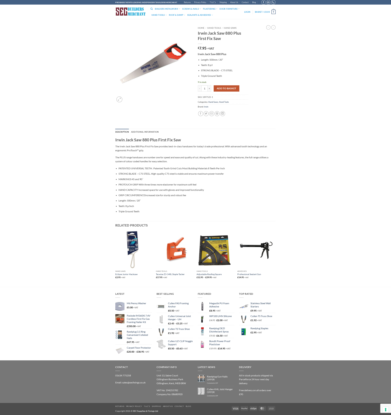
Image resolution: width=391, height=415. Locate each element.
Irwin (206, 106)
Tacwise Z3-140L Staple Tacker (170, 274)
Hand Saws (230, 28)
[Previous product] (273, 27)
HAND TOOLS (158, 15)
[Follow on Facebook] (263, 2)
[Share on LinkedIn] (222, 113)
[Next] (274, 259)
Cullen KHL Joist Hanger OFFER (220, 390)
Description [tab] (122, 132)
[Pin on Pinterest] (217, 113)
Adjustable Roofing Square (209, 274)
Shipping (223, 2)
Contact (245, 2)
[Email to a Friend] (211, 113)
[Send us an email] (268, 2)
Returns (187, 2)
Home (201, 28)
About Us (234, 2)
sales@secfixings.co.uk (134, 382)
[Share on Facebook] (200, 113)
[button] (247, 12)
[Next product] (268, 27)
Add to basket (226, 88)
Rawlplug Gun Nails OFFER (217, 378)
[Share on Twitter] (206, 113)
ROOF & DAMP (176, 15)
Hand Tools (214, 28)
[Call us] (273, 2)
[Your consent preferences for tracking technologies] (386, 410)
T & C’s (213, 2)
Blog (254, 2)
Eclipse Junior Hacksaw (126, 274)
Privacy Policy (200, 2)
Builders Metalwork (166, 9)
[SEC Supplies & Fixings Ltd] (130, 12)
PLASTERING (209, 9)
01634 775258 (123, 375)
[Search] (151, 9)
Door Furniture (228, 9)
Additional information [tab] (145, 132)
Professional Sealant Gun (249, 274)
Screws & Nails (190, 9)
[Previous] (115, 259)
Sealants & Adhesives (199, 15)
